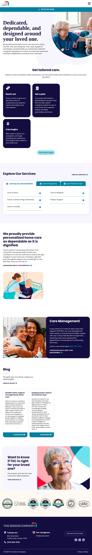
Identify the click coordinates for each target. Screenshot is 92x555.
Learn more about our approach (16, 265)
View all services (79, 175)
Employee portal (42, 536)
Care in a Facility (13, 207)
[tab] (19, 183)
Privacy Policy (83, 552)
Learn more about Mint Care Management (61, 351)
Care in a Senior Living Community (20, 200)
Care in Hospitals (56, 193)
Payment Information (75, 533)
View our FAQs (13, 480)
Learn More (18, 435)
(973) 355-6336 (47, 9)
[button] (89, 3)
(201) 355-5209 (75, 346)
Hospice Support (56, 200)
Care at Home (12, 193)
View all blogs (9, 383)
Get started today (46, 152)
